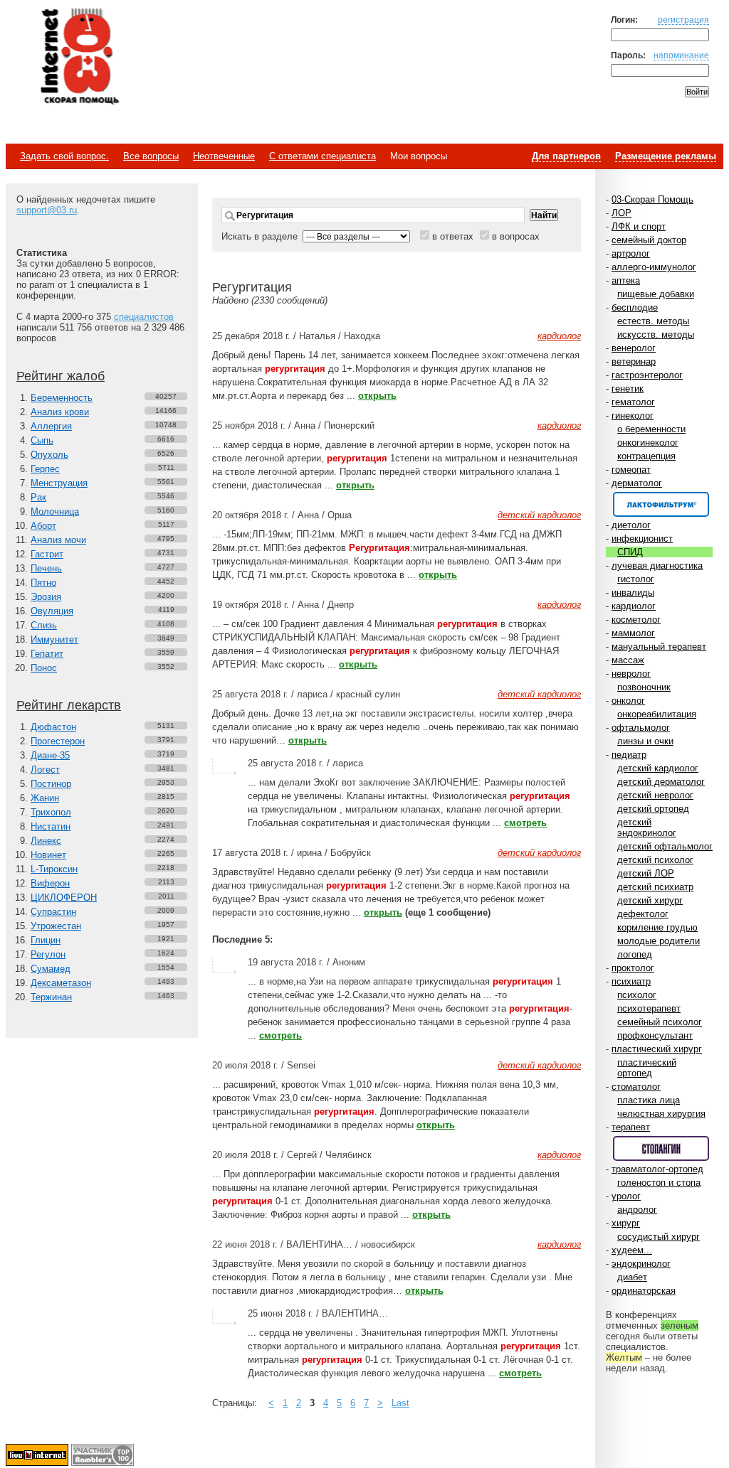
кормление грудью (657, 927)
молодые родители (658, 941)
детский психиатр (655, 887)
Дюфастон (53, 727)
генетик (628, 388)
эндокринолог (641, 1263)
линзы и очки (645, 741)
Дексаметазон (61, 982)
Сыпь (42, 440)
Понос (44, 668)
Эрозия (46, 596)
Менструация (59, 483)
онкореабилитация (656, 714)
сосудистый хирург (658, 1236)
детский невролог (655, 795)
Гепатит (47, 653)
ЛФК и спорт (639, 226)
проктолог (633, 968)
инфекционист (642, 538)
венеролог (634, 348)
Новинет (48, 855)
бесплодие (635, 307)
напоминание (681, 55)
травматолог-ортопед (657, 1169)
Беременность (62, 397)
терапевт (631, 1127)
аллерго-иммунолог (654, 267)
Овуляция (52, 611)
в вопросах (516, 236)
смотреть (525, 823)
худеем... (632, 1250)
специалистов (144, 316)
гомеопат (631, 469)
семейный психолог (659, 1022)
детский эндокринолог (646, 827)
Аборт (43, 525)
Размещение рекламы (665, 156)
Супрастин (53, 911)
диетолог (631, 525)
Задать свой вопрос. (64, 156)
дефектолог (642, 914)
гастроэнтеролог (647, 375)
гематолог (633, 402)
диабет (632, 1277)
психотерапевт (649, 1008)
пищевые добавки (655, 294)
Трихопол (51, 812)
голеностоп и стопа (659, 1182)
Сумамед (50, 968)
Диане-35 (50, 755)
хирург (626, 1223)
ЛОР (621, 213)
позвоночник (644, 687)
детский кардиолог (657, 768)
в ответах (452, 236)
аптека (626, 280)
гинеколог (633, 415)
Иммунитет (54, 639)
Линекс (46, 840)
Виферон (50, 883)
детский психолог (655, 859)
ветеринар (634, 361)
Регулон (48, 954)
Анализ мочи (58, 540)
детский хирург (650, 900)
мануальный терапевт (659, 646)
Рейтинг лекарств (68, 705)
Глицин (46, 940)
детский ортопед (653, 808)
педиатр (629, 754)
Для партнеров (566, 156)
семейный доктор (649, 240)
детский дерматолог (661, 781)
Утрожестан (56, 926)
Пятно (43, 582)
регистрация (683, 19)
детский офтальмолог (665, 846)
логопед (634, 954)
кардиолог (634, 606)
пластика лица (648, 1100)
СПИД (630, 552)
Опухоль (49, 454)
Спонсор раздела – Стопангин (661, 1148)
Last (400, 1403)
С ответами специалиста (322, 156)
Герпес (45, 469)
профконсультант (655, 1035)
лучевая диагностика (657, 565)
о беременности (651, 429)
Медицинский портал (79, 57)
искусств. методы (655, 334)
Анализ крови (60, 412)
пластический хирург (657, 1049)
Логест (45, 769)
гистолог (635, 579)
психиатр (631, 981)
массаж (628, 660)
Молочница (55, 511)
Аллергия (51, 426)
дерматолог (637, 483)
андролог (637, 1209)
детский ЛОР (645, 873)
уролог (626, 1196)
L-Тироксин (54, 869)
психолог (636, 995)
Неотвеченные (224, 156)
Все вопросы (151, 156)
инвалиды (633, 592)
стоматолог (636, 1086)
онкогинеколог (647, 442)
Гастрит (47, 554)
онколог (628, 700)
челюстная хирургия (661, 1113)
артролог (631, 253)
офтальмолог (641, 727)
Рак (38, 497)
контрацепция (646, 456)
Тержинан (51, 997)
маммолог (633, 633)
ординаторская (644, 1290)
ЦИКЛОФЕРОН (64, 897)
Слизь (44, 625)
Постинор (51, 783)
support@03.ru (46, 210)
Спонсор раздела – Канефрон (661, 504)
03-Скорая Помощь (652, 199)
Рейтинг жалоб (60, 376)
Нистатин (50, 826)
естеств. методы (653, 321)
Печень (46, 568)
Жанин (45, 798)
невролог (631, 673)
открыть (377, 395)
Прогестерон (58, 741)
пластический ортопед (646, 1067)
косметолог (636, 619)
